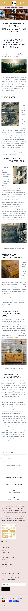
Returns (3, 559)
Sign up (5, 588)
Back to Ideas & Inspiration (14, 465)
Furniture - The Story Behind (9, 458)
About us (3, 550)
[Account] (23, 3)
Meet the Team (5, 552)
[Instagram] (4, 541)
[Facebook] (2, 541)
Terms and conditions (6, 564)
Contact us (4, 555)
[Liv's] (14, 3)
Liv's (6, 605)
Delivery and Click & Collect (8, 557)
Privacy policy (4, 562)
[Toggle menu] (1, 3)
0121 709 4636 (19, 434)
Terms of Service (5, 566)
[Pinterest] (6, 541)
